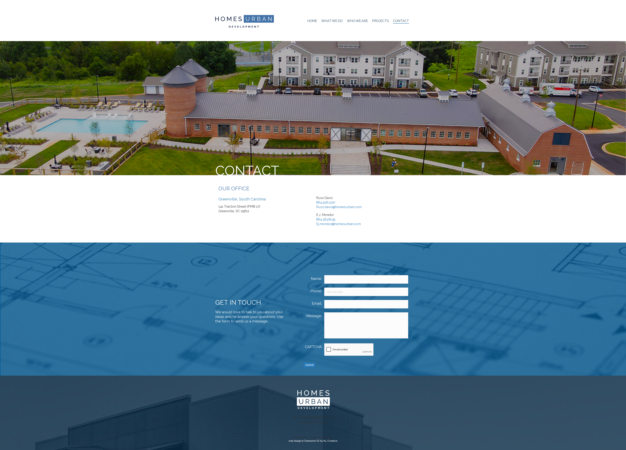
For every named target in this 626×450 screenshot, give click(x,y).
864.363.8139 (325, 219)
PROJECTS (380, 21)
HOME (312, 21)
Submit (309, 365)
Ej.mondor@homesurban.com (338, 224)
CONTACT (401, 21)
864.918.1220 (325, 202)
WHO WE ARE (357, 21)
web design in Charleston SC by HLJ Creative (313, 441)
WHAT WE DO (332, 21)
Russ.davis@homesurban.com (339, 207)
